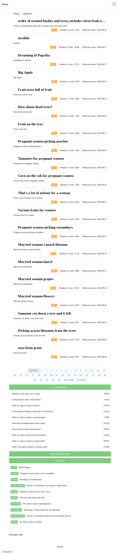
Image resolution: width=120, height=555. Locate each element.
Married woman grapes (35, 279)
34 (59, 380)
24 (75, 375)
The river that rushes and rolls (32, 498)
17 (33, 375)
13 (104, 370)
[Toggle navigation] (114, 4)
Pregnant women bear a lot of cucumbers (37, 473)
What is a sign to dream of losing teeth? (28, 441)
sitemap (60, 547)
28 (99, 375)
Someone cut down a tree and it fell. (45, 313)
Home (16, 13)
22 (63, 375)
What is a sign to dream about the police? (29, 435)
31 (41, 380)
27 (93, 375)
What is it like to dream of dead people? (28, 417)
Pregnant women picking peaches (43, 141)
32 (47, 380)
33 (53, 380)
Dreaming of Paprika (34, 55)
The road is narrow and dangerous (37, 504)
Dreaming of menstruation (31, 479)
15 (21, 375)
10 (86, 370)
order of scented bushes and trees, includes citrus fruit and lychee (67, 21)
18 (39, 375)
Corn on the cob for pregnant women (45, 176)
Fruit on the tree (30, 124)
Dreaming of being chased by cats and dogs (42, 510)
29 (105, 375)
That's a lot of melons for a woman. (44, 193)
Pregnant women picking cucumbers (45, 227)
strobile (23, 38)
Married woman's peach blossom (42, 244)
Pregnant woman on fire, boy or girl (35, 492)
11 (92, 370)
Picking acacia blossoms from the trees (47, 330)
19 (45, 375)
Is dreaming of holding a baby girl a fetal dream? (32, 411)
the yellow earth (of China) (31, 522)
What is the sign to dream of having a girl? (30, 447)
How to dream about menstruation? (26, 429)
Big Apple (25, 72)
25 (81, 375)
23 (69, 375)
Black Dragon (24, 467)
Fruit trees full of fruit (35, 90)
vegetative (27, 13)
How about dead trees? (35, 107)
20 (51, 375)
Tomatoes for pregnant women (41, 158)
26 (87, 375)
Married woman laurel (35, 262)
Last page (81, 380)
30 (35, 380)
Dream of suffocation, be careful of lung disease (47, 485)
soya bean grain (30, 348)
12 (98, 370)
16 (27, 375)
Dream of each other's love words (26, 394)
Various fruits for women (37, 210)
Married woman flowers (36, 296)
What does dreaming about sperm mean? (29, 423)
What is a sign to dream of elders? (26, 406)
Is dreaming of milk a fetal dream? (26, 400)
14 (15, 375)
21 (57, 375)
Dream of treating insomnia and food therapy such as (49, 516)
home (5, 4)
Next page (68, 380)
